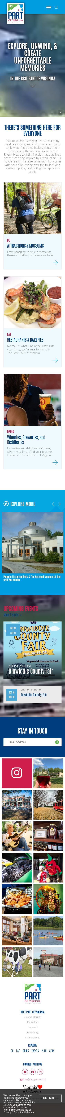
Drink (26, 1050)
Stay (51, 1050)
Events (35, 1050)
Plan (43, 1050)
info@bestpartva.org (34, 1079)
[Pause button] (60, 112)
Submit (57, 742)
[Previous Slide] (53, 503)
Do (12, 1050)
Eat (18, 1050)
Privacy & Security (13, 1112)
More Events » (12, 614)
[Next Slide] (59, 503)
